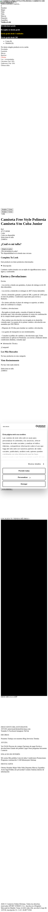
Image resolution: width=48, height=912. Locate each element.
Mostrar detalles (34, 464)
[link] (24, 504)
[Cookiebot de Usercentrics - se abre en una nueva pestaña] (35, 426)
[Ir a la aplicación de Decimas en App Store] (24, 689)
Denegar (24, 484)
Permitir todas (24, 471)
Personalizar (23, 477)
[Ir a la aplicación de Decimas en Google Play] (24, 675)
